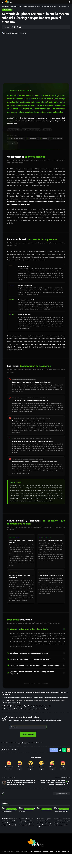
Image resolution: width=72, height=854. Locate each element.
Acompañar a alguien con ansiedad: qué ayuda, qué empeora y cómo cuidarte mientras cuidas (45, 823)
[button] (3, 2)
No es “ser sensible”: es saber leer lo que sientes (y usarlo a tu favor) (26, 709)
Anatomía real (31, 138)
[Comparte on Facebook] (12, 27)
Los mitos (43, 138)
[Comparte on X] (15, 27)
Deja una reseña (62, 793)
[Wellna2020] (9, 2)
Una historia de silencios (16, 138)
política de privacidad (23, 743)
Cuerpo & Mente (7, 9)
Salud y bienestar (56, 138)
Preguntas (12, 143)
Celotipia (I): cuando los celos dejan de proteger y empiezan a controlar (27, 706)
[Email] (20, 27)
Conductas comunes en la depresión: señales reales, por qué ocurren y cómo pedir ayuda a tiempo (36, 697)
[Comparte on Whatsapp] (17, 27)
